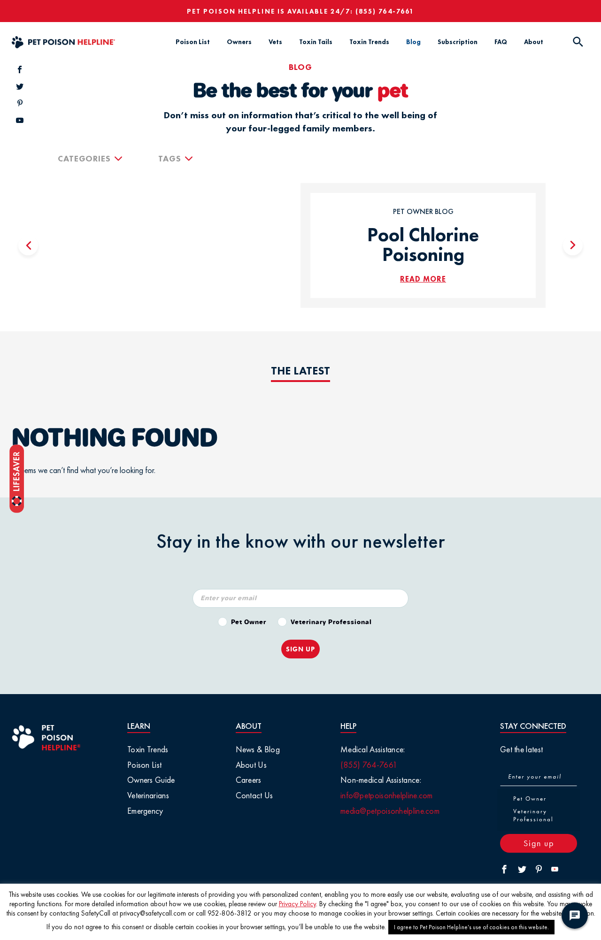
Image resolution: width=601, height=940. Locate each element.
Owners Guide (151, 779)
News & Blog (258, 749)
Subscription (458, 42)
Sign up (539, 843)
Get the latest (521, 749)
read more (423, 279)
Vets (275, 42)
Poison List (193, 42)
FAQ (500, 42)
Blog (413, 42)
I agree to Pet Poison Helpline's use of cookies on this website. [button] (471, 927)
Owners (239, 42)
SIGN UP (300, 649)
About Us (251, 764)
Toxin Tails (315, 42)
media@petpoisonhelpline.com (389, 810)
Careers (249, 779)
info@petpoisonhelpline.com (386, 795)
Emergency (145, 810)
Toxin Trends (369, 42)
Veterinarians (148, 795)
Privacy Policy (297, 904)
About (533, 42)
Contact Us (254, 795)
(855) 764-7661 (384, 11)
